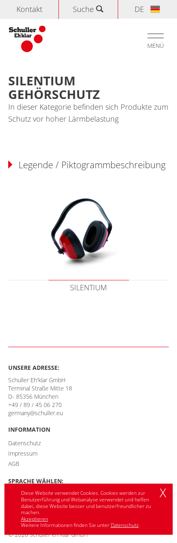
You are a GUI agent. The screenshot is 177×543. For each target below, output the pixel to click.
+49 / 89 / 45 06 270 (35, 405)
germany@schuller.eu (35, 413)
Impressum (22, 453)
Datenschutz (24, 443)
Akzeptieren (34, 518)
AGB (13, 464)
